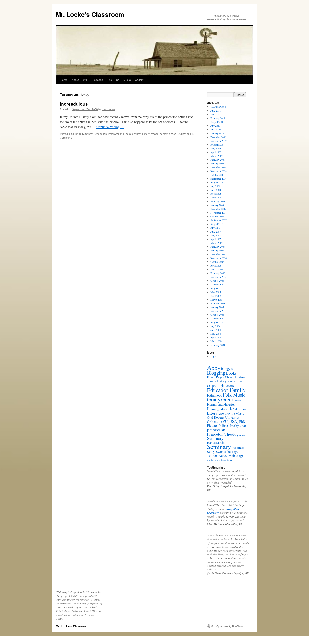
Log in (213, 356)
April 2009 (215, 152)
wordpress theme (224, 459)
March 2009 (216, 156)
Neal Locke (108, 109)
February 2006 (217, 273)
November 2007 (218, 212)
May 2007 (215, 235)
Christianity (77, 133)
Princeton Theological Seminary (226, 436)
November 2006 (218, 258)
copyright (216, 385)
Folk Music (234, 395)
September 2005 (218, 284)
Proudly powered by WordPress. (227, 626)
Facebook (98, 80)
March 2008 (216, 197)
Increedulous (74, 104)
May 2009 (215, 148)
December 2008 (218, 167)
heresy (163, 133)
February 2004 (217, 345)
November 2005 (218, 277)
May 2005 (215, 292)
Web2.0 (223, 455)
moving (230, 413)
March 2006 (216, 269)
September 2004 (218, 318)
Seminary (219, 446)
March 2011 (216, 114)
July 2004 (215, 326)
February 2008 (217, 201)
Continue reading (110, 127)
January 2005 (217, 307)
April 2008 (215, 193)
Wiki (85, 80)
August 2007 (216, 224)
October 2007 (217, 216)
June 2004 (215, 329)
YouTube (114, 80)
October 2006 (217, 261)
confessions (234, 381)
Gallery (139, 80)
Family (238, 390)
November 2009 (218, 140)
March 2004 (216, 341)
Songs (211, 451)
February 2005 (217, 303)
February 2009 (217, 159)
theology (232, 451)
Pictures (212, 425)
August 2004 (216, 322)
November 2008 (218, 171)
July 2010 (215, 125)
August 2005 (216, 288)
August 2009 (216, 144)
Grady (214, 399)
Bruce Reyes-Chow (220, 377)
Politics (224, 425)
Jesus (235, 408)
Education (218, 389)
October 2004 (217, 314)
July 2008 (215, 186)
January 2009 (217, 163)
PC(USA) (231, 421)
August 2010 (216, 122)
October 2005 (217, 280)
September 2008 (218, 178)
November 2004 (218, 311)
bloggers (227, 368)
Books (231, 373)
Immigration (218, 409)
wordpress (211, 459)
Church (89, 133)
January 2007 (217, 250)
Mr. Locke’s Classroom (90, 14)
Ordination (101, 133)
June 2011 (215, 110)
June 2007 (215, 231)
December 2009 (218, 137)
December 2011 (218, 106)
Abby (214, 367)
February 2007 (217, 246)
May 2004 (215, 333)
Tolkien (212, 455)
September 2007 (218, 220)
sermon (238, 447)
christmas (240, 377)
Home (63, 80)
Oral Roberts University (223, 417)
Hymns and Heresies (221, 404)
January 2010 (217, 133)
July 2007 (215, 227)
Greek (227, 399)
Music (127, 80)
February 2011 (217, 118)
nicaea (172, 133)
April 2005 (215, 295)
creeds (154, 133)
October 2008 (217, 174)
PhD (242, 421)
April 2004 (215, 337)
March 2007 (216, 242)
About (75, 80)
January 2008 (217, 205)
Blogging (216, 372)
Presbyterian (115, 133)
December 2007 (218, 208)
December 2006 (218, 254)
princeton (216, 429)
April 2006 (215, 265)
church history (141, 133)
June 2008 (215, 190)
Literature (215, 413)
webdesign (236, 455)
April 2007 (215, 239)
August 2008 (216, 182)
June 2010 (215, 129)
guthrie (238, 400)
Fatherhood (214, 395)
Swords (221, 451)
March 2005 (216, 299)
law (243, 409)
